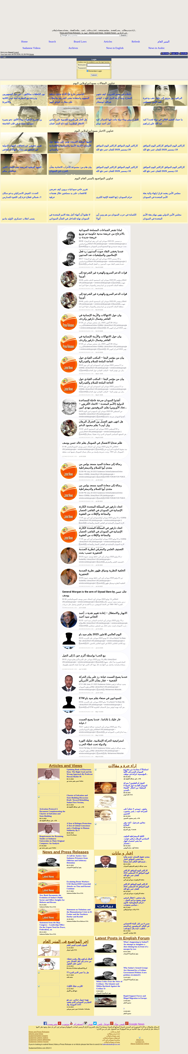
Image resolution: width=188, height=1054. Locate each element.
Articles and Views (96, 33)
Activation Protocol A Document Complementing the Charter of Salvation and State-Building (52, 812)
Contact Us (140, 1042)
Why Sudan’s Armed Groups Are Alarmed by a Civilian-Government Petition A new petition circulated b (135, 971)
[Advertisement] (94, 14)
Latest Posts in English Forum (122, 938)
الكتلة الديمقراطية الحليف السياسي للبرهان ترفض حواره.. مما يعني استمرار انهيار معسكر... (136, 839)
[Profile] (183, 55)
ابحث (83, 30)
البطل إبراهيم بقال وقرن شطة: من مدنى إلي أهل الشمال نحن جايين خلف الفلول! (79, 961)
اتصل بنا (85, 33)
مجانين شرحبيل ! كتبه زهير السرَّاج (134, 824)
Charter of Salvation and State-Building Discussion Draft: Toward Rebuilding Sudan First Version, (78, 799)
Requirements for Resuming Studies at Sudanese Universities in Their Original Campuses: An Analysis (51, 839)
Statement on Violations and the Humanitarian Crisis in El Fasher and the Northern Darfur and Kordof (79, 913)
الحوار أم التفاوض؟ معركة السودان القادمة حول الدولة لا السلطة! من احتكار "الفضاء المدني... (135, 786)
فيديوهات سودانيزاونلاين (111, 1038)
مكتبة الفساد (75, 30)
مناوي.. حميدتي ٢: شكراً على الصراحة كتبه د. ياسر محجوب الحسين (135, 811)
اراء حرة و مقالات (129, 30)
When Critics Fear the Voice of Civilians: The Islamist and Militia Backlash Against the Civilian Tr (109, 985)
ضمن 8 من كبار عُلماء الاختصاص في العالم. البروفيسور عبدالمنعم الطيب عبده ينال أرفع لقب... (136, 926)
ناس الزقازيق (122, 33)
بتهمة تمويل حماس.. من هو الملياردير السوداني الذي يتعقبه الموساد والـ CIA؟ (79, 1002)
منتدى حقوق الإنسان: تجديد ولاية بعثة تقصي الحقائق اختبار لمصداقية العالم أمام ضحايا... (136, 859)
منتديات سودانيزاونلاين (60, 30)
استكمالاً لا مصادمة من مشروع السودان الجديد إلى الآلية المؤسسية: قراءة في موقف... (135, 771)
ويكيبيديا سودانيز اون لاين (111, 1040)
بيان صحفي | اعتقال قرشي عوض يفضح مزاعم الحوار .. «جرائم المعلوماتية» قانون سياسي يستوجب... (134, 901)
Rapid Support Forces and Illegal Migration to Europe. (135, 997)
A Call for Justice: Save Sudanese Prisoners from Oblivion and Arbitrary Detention (77, 859)
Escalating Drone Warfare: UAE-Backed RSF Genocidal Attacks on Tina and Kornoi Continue (79, 885)
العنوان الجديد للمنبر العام (77, 945)
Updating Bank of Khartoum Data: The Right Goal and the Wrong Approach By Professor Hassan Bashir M (80, 773)
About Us (139, 1040)
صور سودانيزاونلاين (113, 1036)
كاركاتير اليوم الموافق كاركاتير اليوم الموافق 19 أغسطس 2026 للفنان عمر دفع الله (136, 872)
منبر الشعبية (116, 30)
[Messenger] (164, 55)
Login (16, 52)
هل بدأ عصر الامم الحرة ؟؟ (78, 972)
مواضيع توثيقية (104, 30)
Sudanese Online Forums (39, 1042)
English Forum (111, 33)
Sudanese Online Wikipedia (39, 1040)
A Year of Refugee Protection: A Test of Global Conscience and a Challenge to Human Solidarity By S (79, 827)
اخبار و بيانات (92, 30)
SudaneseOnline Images (38, 1036)
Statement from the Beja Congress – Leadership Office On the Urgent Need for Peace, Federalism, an (52, 926)
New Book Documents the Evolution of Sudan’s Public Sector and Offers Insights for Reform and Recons (52, 898)
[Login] (174, 55)
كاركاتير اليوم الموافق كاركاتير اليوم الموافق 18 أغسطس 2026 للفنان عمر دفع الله (136, 886)
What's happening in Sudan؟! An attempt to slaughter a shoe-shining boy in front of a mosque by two (136, 945)
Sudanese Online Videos (38, 1038)
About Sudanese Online (140, 1044)
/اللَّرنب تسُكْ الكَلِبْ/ (75, 986)
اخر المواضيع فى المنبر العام (65, 941)
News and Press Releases (71, 33)
